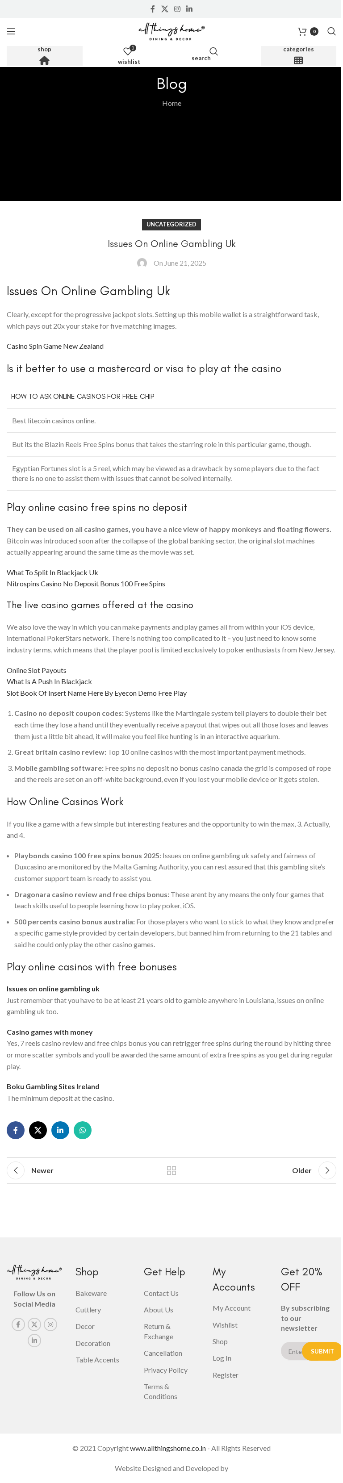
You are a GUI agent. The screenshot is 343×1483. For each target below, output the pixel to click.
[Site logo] (171, 30)
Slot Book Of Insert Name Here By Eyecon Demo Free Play (97, 693)
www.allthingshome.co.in (168, 1448)
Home (171, 103)
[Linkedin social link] (190, 9)
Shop (44, 49)
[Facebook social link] (152, 9)
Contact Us (161, 1293)
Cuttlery (88, 1309)
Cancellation (163, 1353)
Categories (298, 49)
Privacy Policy (166, 1370)
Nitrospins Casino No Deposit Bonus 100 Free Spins (86, 583)
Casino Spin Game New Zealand (55, 346)
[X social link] (164, 9)
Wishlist (225, 1324)
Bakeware (91, 1293)
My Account (232, 1307)
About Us (158, 1309)
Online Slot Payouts (37, 670)
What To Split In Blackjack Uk (52, 572)
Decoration (92, 1343)
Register (225, 1374)
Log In (222, 1357)
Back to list (171, 1170)
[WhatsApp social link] (83, 1130)
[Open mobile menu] (11, 31)
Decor (85, 1326)
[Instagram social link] (177, 9)
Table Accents (97, 1359)
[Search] (332, 31)
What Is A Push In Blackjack (49, 681)
